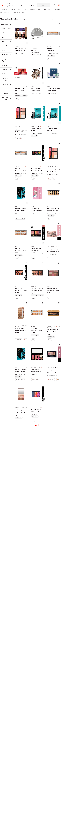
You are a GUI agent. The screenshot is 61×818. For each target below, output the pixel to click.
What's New (4, 9)
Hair (25, 9)
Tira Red (22, 4)
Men (39, 9)
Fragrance (32, 9)
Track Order (49, 1)
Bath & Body (47, 9)
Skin (19, 9)
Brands (18, 5)
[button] (7, 10)
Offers (26, 5)
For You (34, 4)
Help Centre (57, 1)
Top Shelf (30, 4)
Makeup (13, 9)
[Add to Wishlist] (26, 23)
